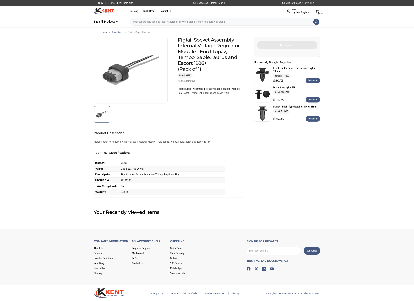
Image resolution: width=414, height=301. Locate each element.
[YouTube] (272, 269)
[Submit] (316, 22)
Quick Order (148, 11)
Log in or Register (141, 248)
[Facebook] (249, 269)
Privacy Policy (157, 293)
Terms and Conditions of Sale (184, 293)
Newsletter (99, 268)
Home (104, 32)
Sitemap (98, 273)
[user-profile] (288, 11)
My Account (138, 253)
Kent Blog (99, 263)
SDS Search (176, 263)
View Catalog (177, 253)
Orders (173, 258)
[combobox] (225, 22)
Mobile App (176, 268)
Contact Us (165, 11)
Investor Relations (103, 258)
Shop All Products (105, 21)
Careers (98, 253)
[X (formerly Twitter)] (256, 269)
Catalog (134, 11)
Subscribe (311, 250)
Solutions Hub (177, 273)
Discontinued (117, 32)
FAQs (134, 258)
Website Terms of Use (214, 293)
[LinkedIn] (264, 269)
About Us (98, 248)
